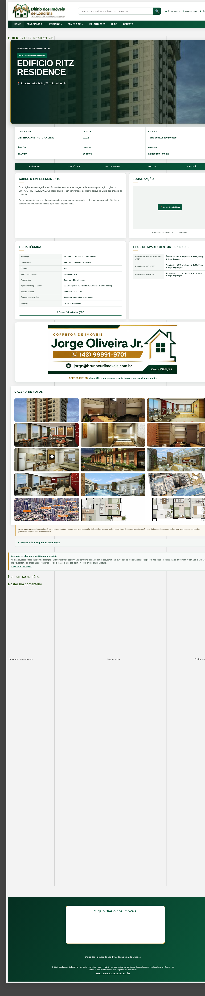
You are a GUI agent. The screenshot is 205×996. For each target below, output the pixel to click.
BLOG (114, 24)
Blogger (136, 957)
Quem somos (172, 11)
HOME (17, 24)
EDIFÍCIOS (55, 24)
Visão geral (34, 166)
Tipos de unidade (113, 166)
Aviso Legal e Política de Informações (113, 973)
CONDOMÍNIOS (35, 24)
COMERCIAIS (75, 24)
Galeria (152, 166)
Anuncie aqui (189, 11)
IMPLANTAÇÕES (97, 24)
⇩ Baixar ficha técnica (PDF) (70, 312)
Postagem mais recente (21, 659)
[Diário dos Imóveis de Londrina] (43, 11)
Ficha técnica (74, 166)
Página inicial (113, 659)
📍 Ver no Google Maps (170, 207)
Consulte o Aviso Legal (21, 567)
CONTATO (128, 24)
